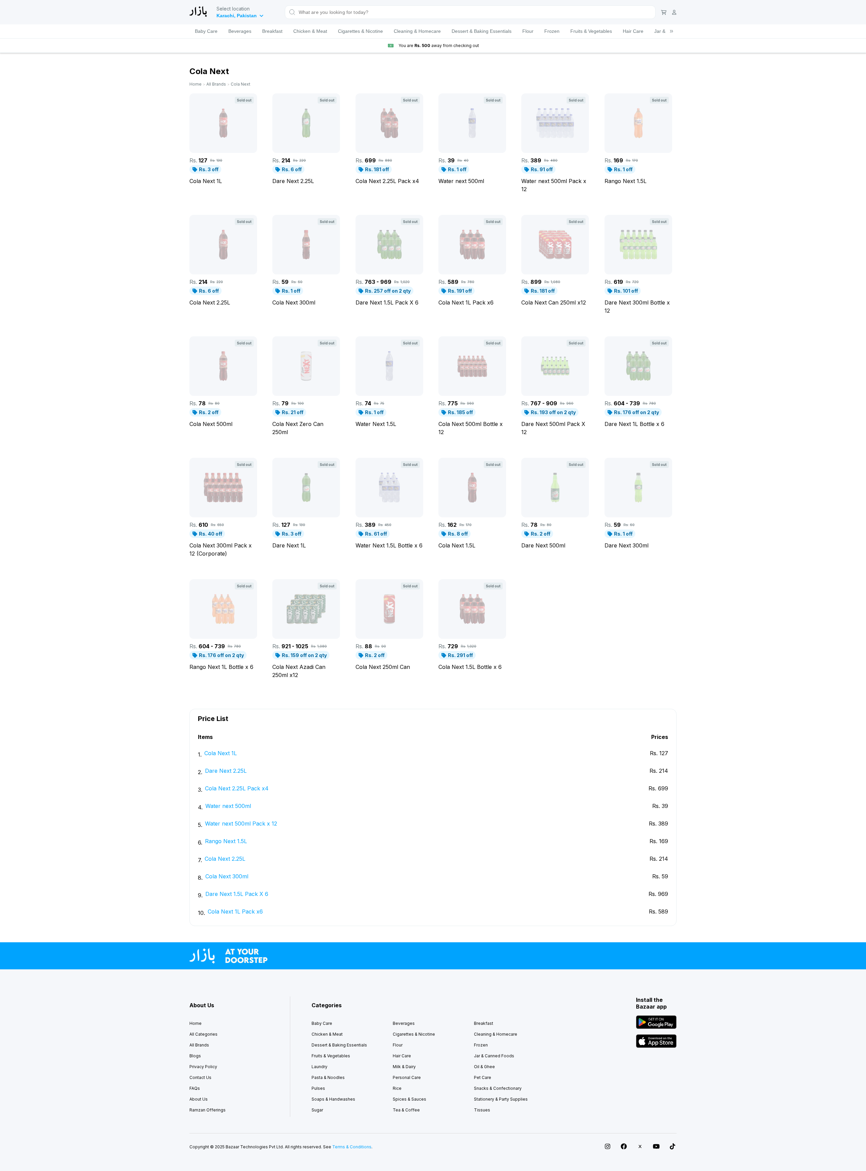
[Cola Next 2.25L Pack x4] (389, 123)
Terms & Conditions (351, 1146)
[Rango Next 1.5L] (638, 123)
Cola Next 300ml (226, 876)
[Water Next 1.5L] (389, 366)
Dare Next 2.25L (226, 770)
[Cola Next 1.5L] (472, 487)
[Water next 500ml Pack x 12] (555, 123)
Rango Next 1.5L (226, 841)
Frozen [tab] (552, 31)
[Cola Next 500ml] (223, 366)
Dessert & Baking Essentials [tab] (481, 31)
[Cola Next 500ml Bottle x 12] (472, 366)
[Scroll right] (671, 31)
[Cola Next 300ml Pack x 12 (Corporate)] (223, 487)
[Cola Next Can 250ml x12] (555, 244)
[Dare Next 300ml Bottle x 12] (638, 244)
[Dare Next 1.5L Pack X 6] (389, 244)
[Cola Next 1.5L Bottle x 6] (472, 609)
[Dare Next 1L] (306, 487)
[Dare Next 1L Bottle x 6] (638, 366)
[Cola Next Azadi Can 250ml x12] (306, 609)
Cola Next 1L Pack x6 (235, 911)
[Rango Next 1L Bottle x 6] (223, 609)
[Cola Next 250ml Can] (389, 609)
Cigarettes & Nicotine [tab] (360, 31)
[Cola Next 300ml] (306, 244)
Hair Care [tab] (633, 31)
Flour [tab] (527, 31)
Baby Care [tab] (206, 31)
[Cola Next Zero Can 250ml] (306, 366)
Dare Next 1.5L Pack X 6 (236, 894)
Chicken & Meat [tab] (310, 31)
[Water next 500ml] (472, 123)
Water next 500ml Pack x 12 (241, 823)
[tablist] (433, 31)
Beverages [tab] (239, 31)
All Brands (216, 84)
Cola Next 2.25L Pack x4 (237, 788)
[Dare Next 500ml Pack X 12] (555, 366)
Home (195, 84)
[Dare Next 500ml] (555, 487)
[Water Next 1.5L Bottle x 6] (389, 487)
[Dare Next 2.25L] (306, 123)
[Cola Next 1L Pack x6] (472, 244)
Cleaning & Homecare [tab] (417, 31)
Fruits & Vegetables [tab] (591, 31)
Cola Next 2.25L (225, 858)
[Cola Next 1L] (223, 123)
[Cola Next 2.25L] (223, 244)
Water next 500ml (228, 806)
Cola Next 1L (220, 753)
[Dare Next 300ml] (638, 487)
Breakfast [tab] (272, 31)
